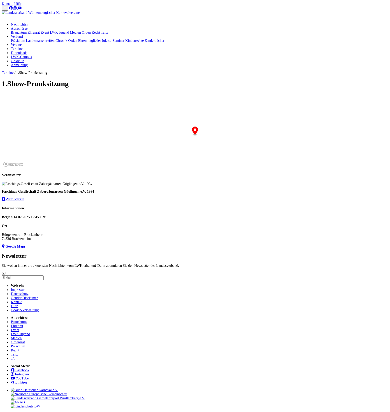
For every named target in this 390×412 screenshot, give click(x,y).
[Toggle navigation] (5, 8)
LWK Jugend (59, 32)
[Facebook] (11, 8)
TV (13, 358)
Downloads (19, 53)
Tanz (104, 32)
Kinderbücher (154, 40)
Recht (96, 32)
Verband (17, 36)
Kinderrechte (134, 40)
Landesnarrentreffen (40, 40)
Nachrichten (19, 24)
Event (45, 32)
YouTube (22, 378)
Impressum (18, 290)
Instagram (21, 374)
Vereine (16, 45)
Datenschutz (19, 294)
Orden (86, 32)
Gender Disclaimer (24, 298)
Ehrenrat (34, 32)
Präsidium (18, 40)
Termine (17, 49)
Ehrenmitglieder (89, 40)
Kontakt (7, 4)
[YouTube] (20, 8)
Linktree (20, 382)
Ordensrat (18, 342)
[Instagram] (16, 8)
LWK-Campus (21, 57)
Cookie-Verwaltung (25, 310)
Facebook (21, 370)
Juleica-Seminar (113, 40)
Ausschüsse (19, 28)
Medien (75, 32)
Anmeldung (19, 65)
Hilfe (17, 4)
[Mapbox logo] (13, 164)
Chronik (61, 40)
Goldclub (17, 61)
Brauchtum (19, 32)
